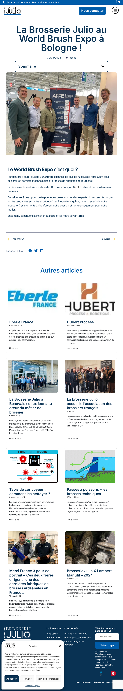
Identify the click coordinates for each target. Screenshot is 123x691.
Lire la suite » (15, 348)
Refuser (27, 678)
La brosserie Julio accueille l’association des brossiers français (89, 403)
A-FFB (77, 187)
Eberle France (21, 322)
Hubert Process (80, 322)
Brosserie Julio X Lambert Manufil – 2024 (89, 573)
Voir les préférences (49, 678)
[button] (59, 646)
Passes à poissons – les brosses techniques (87, 491)
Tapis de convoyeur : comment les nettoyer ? (29, 491)
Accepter (11, 678)
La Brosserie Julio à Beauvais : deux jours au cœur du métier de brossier (30, 405)
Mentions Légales (33, 686)
